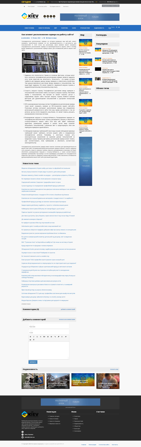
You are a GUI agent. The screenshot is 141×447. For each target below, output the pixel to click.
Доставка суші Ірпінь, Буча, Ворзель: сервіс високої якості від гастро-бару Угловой (48, 216)
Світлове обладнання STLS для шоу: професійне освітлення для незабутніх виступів (48, 293)
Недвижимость (99, 28)
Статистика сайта (42, 6)
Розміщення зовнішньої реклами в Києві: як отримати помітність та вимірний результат (47, 285)
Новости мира (52, 38)
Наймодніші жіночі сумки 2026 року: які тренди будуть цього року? (43, 209)
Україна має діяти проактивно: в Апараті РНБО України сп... (110, 71)
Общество (77, 426)
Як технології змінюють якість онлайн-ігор (35, 256)
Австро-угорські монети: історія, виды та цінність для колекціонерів (44, 172)
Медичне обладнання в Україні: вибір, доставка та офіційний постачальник (46, 168)
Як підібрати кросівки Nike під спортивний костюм (38, 223)
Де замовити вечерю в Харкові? (32, 219)
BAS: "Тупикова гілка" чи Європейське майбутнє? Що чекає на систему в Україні (47, 242)
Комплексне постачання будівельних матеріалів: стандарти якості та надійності (47, 198)
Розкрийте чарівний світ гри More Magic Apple (85, 111)
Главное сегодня (54, 416)
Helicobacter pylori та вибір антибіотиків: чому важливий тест (41, 226)
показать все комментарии (67, 319)
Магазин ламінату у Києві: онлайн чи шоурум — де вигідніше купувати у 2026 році (48, 175)
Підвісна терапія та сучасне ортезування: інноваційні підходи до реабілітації (46, 212)
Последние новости (55, 6)
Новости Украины (44, 28)
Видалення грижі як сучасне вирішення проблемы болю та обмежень (44, 233)
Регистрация (31, 6)
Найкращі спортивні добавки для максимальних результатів (41, 281)
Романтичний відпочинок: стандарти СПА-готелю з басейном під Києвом (45, 195)
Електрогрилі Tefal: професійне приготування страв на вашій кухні (43, 260)
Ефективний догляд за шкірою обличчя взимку (37, 290)
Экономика (77, 431)
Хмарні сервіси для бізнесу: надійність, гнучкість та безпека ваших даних (45, 205)
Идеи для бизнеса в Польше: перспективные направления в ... (85, 91)
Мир (55, 28)
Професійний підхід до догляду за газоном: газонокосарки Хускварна (44, 202)
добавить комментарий (68, 309)
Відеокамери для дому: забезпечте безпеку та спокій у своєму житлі (43, 297)
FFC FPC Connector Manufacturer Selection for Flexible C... (85, 52)
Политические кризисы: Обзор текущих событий (84, 129)
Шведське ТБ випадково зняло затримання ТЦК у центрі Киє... (110, 51)
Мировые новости (54, 423)
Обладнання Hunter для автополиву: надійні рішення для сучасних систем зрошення (48, 249)
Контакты (65, 6)
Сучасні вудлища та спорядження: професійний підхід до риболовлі (43, 186)
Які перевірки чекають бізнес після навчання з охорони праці (41, 179)
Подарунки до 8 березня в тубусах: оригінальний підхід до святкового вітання (47, 267)
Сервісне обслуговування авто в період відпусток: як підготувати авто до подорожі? (49, 263)
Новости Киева (68, 2)
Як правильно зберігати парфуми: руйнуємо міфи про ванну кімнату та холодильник (49, 230)
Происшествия (85, 28)
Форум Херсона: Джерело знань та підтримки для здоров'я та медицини (45, 300)
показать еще (114, 369)
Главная (83, 444)
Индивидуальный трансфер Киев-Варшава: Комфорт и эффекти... (85, 72)
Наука (74, 28)
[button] (30, 336)
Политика (64, 28)
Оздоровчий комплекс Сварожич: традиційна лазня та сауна (41, 182)
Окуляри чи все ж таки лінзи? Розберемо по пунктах (38, 253)
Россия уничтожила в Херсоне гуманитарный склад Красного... (109, 61)
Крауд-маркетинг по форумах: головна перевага (37, 246)
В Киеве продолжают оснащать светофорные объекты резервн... (109, 81)
